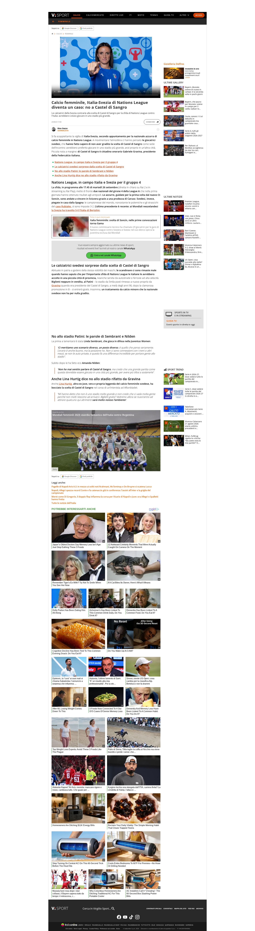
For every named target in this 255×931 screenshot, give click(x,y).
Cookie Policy (94, 928)
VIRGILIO (87, 925)
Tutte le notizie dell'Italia (64, 503)
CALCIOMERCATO (95, 15)
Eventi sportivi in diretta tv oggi (180, 324)
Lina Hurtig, (65, 383)
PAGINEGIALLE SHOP (111, 925)
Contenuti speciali (154, 909)
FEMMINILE (69, 34)
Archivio (199, 909)
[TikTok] (131, 918)
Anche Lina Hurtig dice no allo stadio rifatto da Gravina (86, 175)
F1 (130, 15)
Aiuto (118, 928)
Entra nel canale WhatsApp (107, 255)
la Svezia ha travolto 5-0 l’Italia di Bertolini (75, 210)
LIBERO (80, 925)
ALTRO (183, 15)
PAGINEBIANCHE (134, 925)
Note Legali (78, 928)
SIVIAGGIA (160, 925)
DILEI (153, 925)
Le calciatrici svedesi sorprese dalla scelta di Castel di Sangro (89, 166)
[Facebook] (119, 918)
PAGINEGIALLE (97, 925)
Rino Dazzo (63, 128)
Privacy (85, 928)
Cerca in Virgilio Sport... (97, 908)
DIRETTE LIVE (117, 15)
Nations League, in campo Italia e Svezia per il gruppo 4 (86, 162)
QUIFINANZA (169, 925)
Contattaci (168, 909)
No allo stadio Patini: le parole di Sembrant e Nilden (84, 171)
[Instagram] (137, 918)
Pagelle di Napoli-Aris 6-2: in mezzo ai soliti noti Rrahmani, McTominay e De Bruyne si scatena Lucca (102, 486)
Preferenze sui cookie (107, 928)
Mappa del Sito (180, 909)
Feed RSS (191, 909)
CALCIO (76, 15)
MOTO (141, 15)
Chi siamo (69, 928)
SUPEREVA (189, 925)
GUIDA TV (169, 15)
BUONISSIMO (179, 925)
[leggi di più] (158, 129)
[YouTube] (125, 918)
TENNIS (154, 15)
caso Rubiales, (64, 206)
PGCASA (123, 925)
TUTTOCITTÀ (145, 925)
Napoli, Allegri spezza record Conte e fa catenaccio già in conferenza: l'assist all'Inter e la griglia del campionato (101, 491)
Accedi (199, 15)
